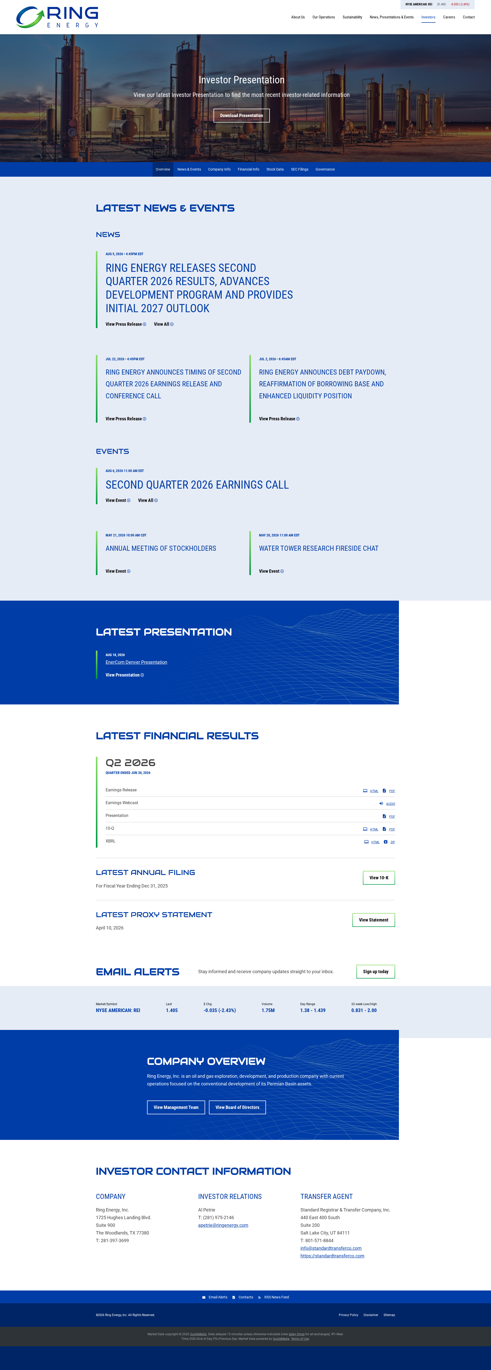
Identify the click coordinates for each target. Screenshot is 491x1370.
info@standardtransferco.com (331, 1248)
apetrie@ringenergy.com (223, 1225)
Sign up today (375, 971)
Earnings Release (121, 790)
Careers (449, 17)
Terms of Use (300, 1339)
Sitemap (389, 1315)
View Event (116, 500)
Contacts (246, 1297)
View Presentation (123, 675)
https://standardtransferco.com (332, 1256)
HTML (374, 791)
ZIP (392, 842)
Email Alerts (218, 1297)
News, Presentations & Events (392, 17)
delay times (297, 1334)
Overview (163, 169)
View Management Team (176, 1107)
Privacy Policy (348, 1315)
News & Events (189, 169)
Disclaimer (371, 1315)
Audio (390, 804)
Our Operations (324, 17)
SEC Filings (299, 169)
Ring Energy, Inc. (116, 1315)
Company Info (219, 169)
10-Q (110, 828)
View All (161, 324)
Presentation (117, 815)
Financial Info (248, 169)
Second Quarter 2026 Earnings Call (197, 484)
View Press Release (124, 324)
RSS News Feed (276, 1297)
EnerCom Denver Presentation (136, 662)
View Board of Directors (237, 1107)
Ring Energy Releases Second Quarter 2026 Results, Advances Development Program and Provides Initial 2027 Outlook (199, 288)
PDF (392, 791)
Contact (469, 17)
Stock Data (275, 169)
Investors (428, 17)
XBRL (111, 841)
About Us (298, 17)
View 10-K (379, 877)
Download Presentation (241, 115)
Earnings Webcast (122, 802)
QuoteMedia (198, 1334)
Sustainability (352, 17)
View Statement (373, 920)
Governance (325, 169)
